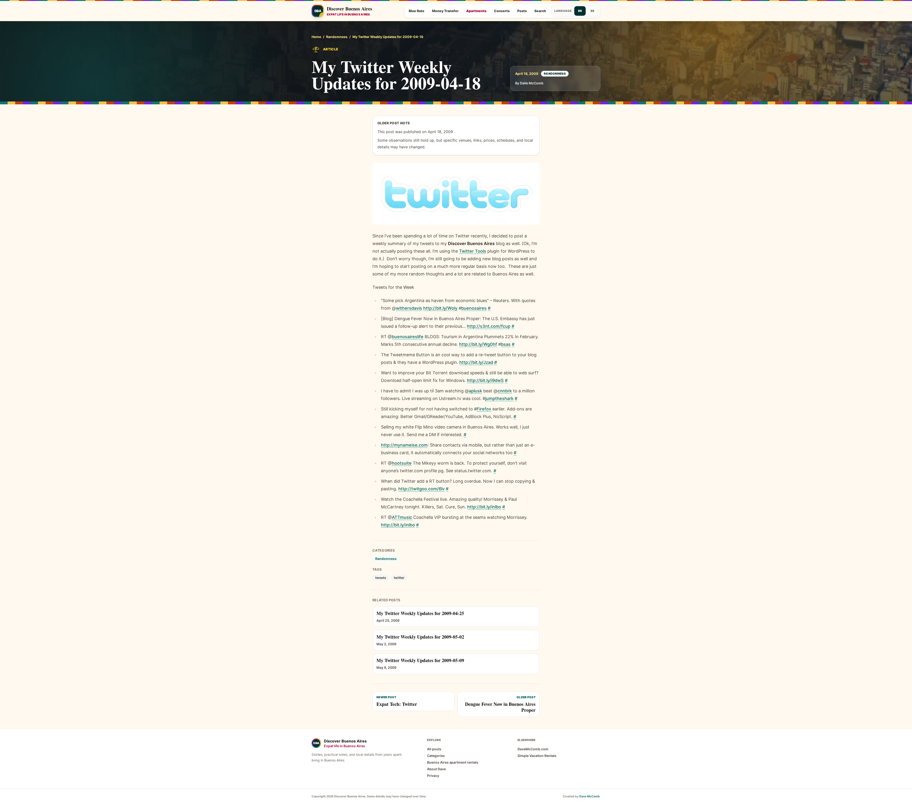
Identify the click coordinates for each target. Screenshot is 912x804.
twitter (399, 578)
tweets (380, 578)
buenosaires (474, 308)
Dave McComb (589, 796)
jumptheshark (499, 398)
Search (540, 11)
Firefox (484, 408)
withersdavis (409, 308)
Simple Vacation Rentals (537, 756)
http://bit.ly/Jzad (476, 362)
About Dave (436, 769)
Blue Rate (416, 11)
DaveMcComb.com (533, 749)
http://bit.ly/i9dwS (485, 380)
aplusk (475, 390)
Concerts (502, 11)
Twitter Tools (472, 251)
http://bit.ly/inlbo (484, 506)
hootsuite (402, 463)
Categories (436, 756)
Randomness (336, 37)
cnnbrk (505, 390)
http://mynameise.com (404, 445)
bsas (506, 344)
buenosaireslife (407, 336)
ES (592, 11)
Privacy (433, 776)
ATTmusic (402, 517)
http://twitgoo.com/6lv (421, 488)
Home (316, 37)
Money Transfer (445, 11)
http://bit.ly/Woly (440, 308)
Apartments (476, 11)
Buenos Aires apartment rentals (452, 762)
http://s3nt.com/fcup (488, 326)
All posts (434, 749)
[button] (456, 194)
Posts (522, 11)
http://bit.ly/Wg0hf (478, 344)
